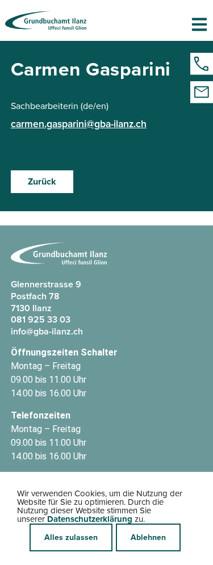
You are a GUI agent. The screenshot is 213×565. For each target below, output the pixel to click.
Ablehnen (148, 537)
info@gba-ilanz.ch (47, 331)
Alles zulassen (71, 537)
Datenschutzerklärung (89, 519)
